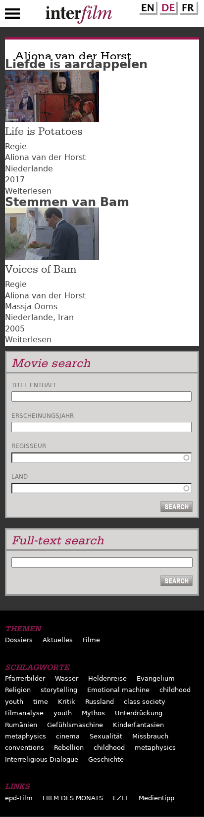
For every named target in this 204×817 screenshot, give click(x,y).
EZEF (121, 798)
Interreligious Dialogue (41, 759)
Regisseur (28, 446)
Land (19, 476)
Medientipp (156, 798)
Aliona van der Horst (45, 157)
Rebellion (69, 747)
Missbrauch (150, 736)
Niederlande (29, 168)
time (40, 701)
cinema (68, 736)
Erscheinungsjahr (42, 415)
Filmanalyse (24, 713)
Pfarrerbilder (25, 678)
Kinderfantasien (138, 725)
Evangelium (156, 678)
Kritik (66, 701)
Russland (99, 701)
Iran (66, 317)
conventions (24, 747)
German (167, 6)
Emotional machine (118, 690)
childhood (175, 690)
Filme (91, 640)
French (188, 6)
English (147, 6)
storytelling (59, 690)
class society (144, 701)
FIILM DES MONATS (73, 798)
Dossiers (19, 640)
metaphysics (25, 736)
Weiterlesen (28, 191)
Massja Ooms (31, 306)
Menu (12, 15)
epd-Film (19, 798)
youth (14, 701)
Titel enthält (33, 385)
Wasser (66, 678)
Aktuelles (58, 640)
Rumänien (21, 725)
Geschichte (106, 759)
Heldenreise (107, 678)
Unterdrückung (138, 713)
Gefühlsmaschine (75, 725)
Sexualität (106, 736)
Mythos (93, 713)
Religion (18, 690)
